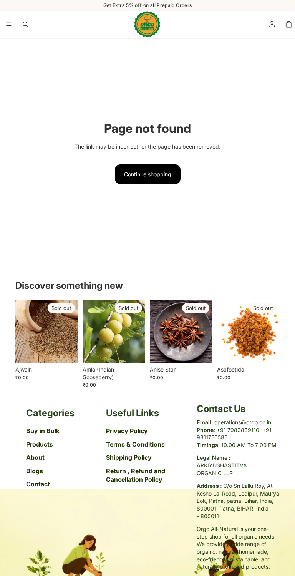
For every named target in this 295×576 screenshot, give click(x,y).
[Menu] (9, 24)
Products (39, 444)
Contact (38, 484)
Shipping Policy (129, 458)
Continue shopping (147, 174)
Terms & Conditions (135, 444)
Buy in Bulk (43, 431)
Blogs (34, 471)
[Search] (25, 24)
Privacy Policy (127, 431)
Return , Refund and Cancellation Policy (135, 475)
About (35, 458)
